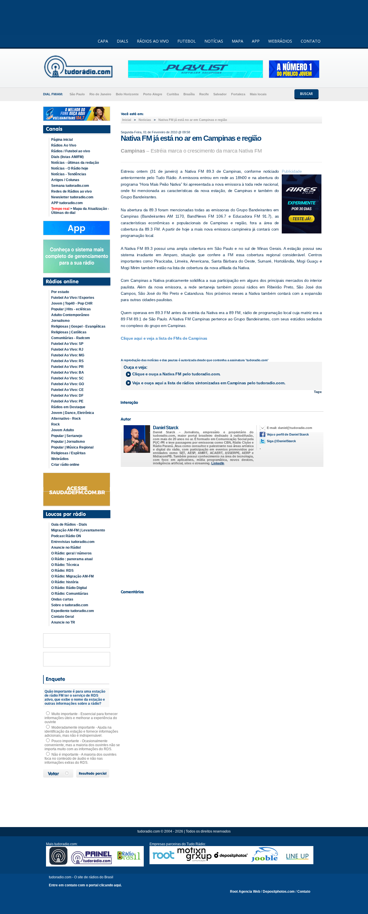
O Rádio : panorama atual (72, 559)
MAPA (237, 41)
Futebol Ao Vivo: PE (67, 401)
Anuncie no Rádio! (66, 548)
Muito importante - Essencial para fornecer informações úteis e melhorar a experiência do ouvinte (81, 718)
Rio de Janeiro (100, 94)
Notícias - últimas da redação (75, 163)
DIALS (122, 41)
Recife (204, 94)
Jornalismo (60, 321)
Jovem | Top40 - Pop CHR (72, 303)
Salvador (220, 94)
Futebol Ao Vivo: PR (67, 367)
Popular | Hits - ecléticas (71, 309)
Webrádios (60, 459)
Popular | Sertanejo (66, 436)
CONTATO (311, 41)
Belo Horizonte (127, 94)
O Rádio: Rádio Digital (69, 588)
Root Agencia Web (245, 892)
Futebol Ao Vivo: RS (67, 361)
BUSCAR (306, 93)
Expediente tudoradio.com (72, 611)
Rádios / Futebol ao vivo (70, 151)
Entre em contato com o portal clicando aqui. (85, 885)
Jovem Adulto (62, 430)
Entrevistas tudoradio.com (73, 542)
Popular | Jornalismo (68, 442)
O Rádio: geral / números (71, 553)
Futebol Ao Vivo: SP (67, 344)
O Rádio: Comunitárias (69, 594)
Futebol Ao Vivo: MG (67, 355)
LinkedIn (217, 463)
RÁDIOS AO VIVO (153, 41)
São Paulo (77, 94)
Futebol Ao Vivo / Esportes (72, 298)
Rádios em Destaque (68, 407)
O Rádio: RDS (62, 571)
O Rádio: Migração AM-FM (72, 576)
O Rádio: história (64, 582)
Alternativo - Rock (66, 419)
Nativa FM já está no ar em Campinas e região (192, 119)
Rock (55, 424)
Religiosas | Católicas (69, 332)
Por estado (60, 292)
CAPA (103, 41)
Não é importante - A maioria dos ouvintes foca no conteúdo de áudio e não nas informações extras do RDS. (80, 759)
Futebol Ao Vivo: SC (67, 378)
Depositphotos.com (279, 892)
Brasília (189, 94)
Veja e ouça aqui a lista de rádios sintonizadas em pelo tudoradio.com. (208, 383)
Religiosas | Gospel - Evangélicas (78, 326)
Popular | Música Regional (72, 447)
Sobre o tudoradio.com (69, 605)
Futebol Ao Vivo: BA (67, 372)
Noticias (145, 119)
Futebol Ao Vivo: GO (67, 384)
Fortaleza (238, 94)
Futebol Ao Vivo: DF (67, 396)
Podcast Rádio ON (66, 536)
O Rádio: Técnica (65, 565)
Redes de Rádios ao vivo (71, 191)
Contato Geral (62, 617)
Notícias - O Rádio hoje (69, 168)
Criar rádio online (65, 465)
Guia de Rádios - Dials (69, 524)
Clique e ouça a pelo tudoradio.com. (176, 374)
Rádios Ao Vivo (63, 145)
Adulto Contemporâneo (70, 315)
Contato (303, 892)
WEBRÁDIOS (280, 41)
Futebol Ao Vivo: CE (67, 390)
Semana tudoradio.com (70, 186)
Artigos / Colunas (65, 180)
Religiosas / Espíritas (68, 453)
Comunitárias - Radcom (70, 338)
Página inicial (62, 140)
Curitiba (173, 94)
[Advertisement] (221, 526)
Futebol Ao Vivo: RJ (67, 349)
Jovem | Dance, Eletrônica (72, 413)
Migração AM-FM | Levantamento (78, 530)
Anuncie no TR (63, 622)
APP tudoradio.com (67, 203)
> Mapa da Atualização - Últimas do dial (80, 211)
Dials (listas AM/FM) (67, 157)
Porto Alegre (152, 94)
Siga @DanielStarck (281, 441)
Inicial (126, 119)
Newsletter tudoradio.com (72, 197)
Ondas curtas (62, 599)
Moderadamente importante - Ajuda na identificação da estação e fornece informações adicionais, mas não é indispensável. (81, 731)
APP (256, 41)
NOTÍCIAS (213, 41)
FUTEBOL (186, 41)
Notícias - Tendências (68, 174)
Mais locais (258, 94)
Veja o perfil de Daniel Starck (288, 434)
